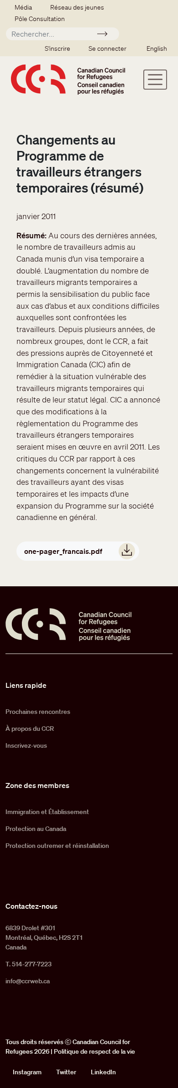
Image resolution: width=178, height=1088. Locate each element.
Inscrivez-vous (26, 745)
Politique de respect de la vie (94, 1051)
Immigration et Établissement (47, 812)
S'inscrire (57, 48)
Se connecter (107, 48)
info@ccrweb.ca (27, 981)
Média (23, 7)
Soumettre (106, 35)
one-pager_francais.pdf (63, 551)
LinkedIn (103, 1072)
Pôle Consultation (40, 19)
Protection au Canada (35, 829)
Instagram (27, 1072)
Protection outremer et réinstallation (57, 845)
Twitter (66, 1072)
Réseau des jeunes (77, 7)
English (157, 48)
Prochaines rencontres (37, 711)
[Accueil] (68, 79)
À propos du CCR (29, 728)
